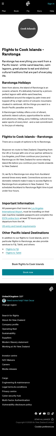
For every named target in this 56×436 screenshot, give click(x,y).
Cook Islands (28, 28)
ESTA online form (10, 218)
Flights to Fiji (12, 249)
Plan (4, 11)
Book (16, 11)
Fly (28, 11)
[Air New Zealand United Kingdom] (28, 3)
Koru (39, 11)
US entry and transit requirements (19, 226)
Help (52, 11)
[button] (3, 3)
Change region (9, 304)
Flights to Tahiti (13, 252)
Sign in (51, 3)
